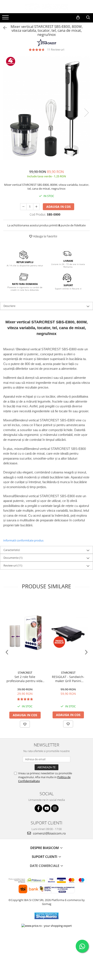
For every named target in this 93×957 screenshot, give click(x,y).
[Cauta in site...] (88, 17)
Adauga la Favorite (44, 236)
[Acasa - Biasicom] (46, 6)
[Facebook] (38, 808)
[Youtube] (46, 808)
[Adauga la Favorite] (25, 724)
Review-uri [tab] (12, 565)
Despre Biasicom (45, 848)
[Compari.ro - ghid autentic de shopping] (46, 940)
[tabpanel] (46, 108)
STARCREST (25, 673)
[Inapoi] (3, 28)
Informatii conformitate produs (23, 540)
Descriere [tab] (9, 306)
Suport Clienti (45, 856)
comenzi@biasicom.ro (49, 833)
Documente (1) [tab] (12, 558)
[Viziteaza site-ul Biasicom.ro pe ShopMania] (46, 916)
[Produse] (6, 18)
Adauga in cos (58, 207)
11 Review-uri (55, 49)
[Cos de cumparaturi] (78, 17)
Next (86, 112)
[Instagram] (55, 808)
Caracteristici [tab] (11, 550)
